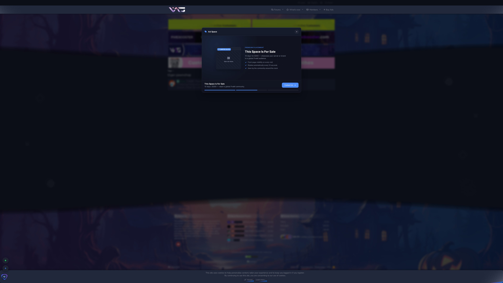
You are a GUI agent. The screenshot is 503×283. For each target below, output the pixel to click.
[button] (283, 9)
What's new (294, 9)
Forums (277, 9)
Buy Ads (329, 9)
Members (314, 9)
